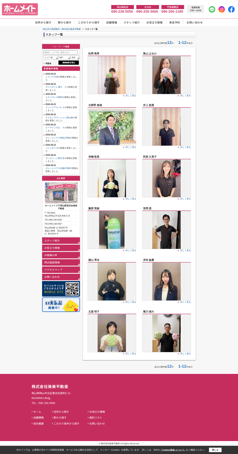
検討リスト (95, 417)
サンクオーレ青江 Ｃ (56, 87)
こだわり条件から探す (66, 423)
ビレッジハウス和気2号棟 (57, 138)
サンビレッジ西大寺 (54, 158)
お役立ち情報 (154, 22)
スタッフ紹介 (132, 22)
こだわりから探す (89, 22)
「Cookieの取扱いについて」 (173, 450)
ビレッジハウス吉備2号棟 (57, 168)
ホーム (37, 411)
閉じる (215, 450)
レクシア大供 (51, 77)
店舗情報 (111, 22)
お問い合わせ (195, 22)
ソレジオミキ (51, 148)
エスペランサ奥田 (53, 97)
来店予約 (174, 22)
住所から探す (43, 22)
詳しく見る (131, 95)
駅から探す (65, 22)
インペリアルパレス (54, 107)
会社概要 (38, 423)
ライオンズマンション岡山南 (59, 117)
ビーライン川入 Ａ (54, 127)
